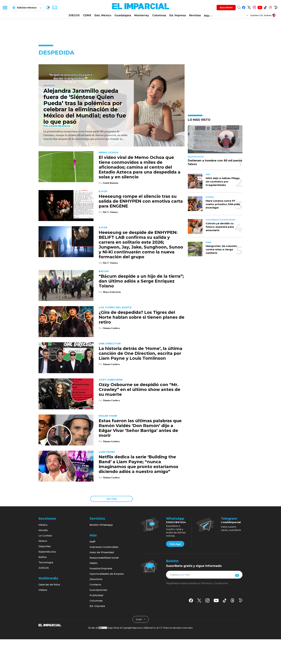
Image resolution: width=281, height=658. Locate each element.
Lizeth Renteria (59, 126)
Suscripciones (98, 589)
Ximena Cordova (111, 328)
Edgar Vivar (108, 416)
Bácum (104, 271)
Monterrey (141, 15)
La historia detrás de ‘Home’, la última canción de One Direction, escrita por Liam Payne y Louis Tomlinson (140, 353)
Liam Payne (107, 452)
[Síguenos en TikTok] (265, 7)
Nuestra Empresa (101, 568)
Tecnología (46, 562)
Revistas (195, 15)
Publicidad (96, 595)
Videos (43, 589)
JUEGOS (74, 15)
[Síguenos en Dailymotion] (276, 7)
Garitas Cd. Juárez (261, 15)
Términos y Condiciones (214, 583)
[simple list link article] (215, 140)
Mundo (43, 530)
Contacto (95, 584)
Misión (94, 563)
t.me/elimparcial (231, 522)
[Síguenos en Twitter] (249, 7)
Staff (92, 541)
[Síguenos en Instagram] (254, 7)
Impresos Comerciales (104, 546)
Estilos (43, 557)
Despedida (49, 86)
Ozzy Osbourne (111, 379)
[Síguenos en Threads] (270, 7)
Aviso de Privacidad (102, 552)
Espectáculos (47, 551)
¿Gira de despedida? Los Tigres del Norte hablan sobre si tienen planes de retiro (141, 317)
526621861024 (176, 522)
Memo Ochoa (108, 152)
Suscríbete (226, 7)
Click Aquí (175, 544)
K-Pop (103, 191)
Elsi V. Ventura (110, 212)
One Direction (110, 343)
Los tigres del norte (115, 307)
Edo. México (102, 15)
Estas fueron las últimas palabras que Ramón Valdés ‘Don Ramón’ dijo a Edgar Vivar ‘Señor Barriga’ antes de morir (140, 428)
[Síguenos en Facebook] (243, 7)
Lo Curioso (45, 535)
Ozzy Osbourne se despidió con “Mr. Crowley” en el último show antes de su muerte (139, 389)
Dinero (43, 540)
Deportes (45, 546)
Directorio (96, 579)
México (43, 524)
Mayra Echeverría (112, 292)
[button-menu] (5, 7)
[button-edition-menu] (247, 15)
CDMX (87, 15)
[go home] (50, 625)
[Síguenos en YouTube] (259, 7)
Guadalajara (122, 15)
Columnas (159, 15)
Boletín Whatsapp (101, 524)
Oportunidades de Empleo (107, 573)
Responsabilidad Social (104, 557)
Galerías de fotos (49, 584)
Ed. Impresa (177, 15)
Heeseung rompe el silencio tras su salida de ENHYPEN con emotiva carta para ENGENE (141, 201)
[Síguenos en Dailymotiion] (240, 600)
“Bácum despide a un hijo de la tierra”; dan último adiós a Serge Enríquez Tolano (141, 281)
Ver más (112, 498)
